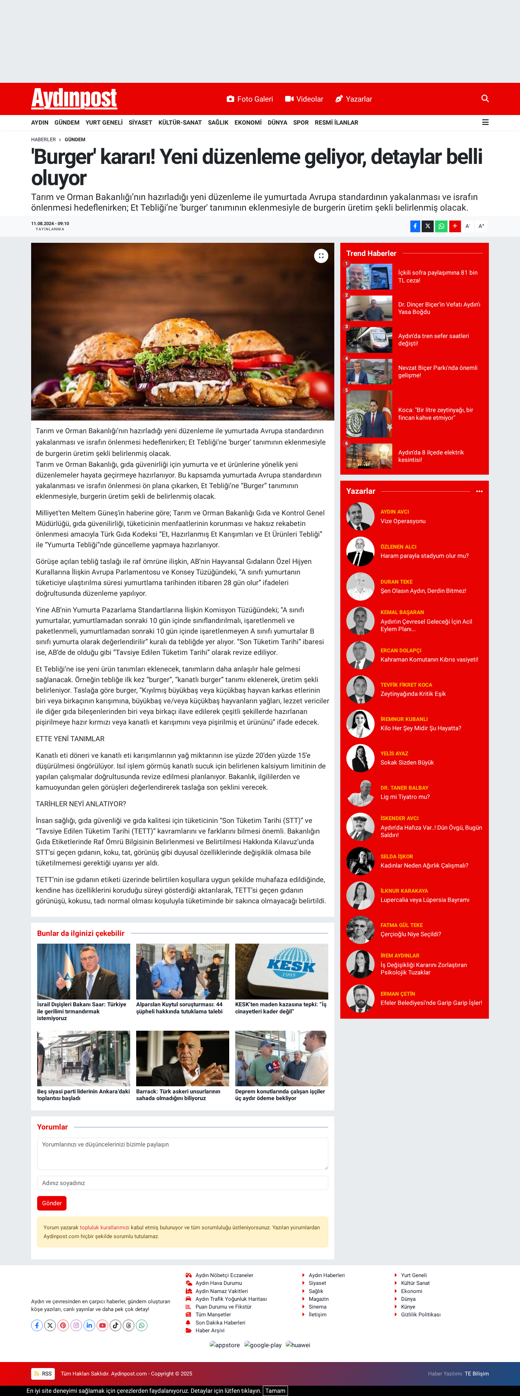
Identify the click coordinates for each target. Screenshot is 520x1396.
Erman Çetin (398, 994)
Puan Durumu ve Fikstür (224, 1307)
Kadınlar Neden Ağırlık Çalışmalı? (424, 865)
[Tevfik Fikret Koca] (360, 688)
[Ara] (485, 98)
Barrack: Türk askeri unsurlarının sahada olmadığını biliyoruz (178, 1095)
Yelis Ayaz (394, 753)
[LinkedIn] (89, 1325)
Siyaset (317, 1283)
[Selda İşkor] (360, 860)
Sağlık (316, 1291)
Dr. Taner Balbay (404, 788)
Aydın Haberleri (327, 1275)
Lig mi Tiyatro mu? (405, 796)
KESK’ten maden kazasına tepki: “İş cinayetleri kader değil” (281, 1007)
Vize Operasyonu (403, 521)
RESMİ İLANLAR (336, 122)
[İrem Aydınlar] (360, 963)
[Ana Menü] (485, 122)
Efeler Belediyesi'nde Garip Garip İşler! (431, 1002)
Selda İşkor (397, 856)
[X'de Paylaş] (428, 226)
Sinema (318, 1307)
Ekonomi (411, 1291)
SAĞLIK (218, 122)
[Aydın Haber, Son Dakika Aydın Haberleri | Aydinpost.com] (74, 99)
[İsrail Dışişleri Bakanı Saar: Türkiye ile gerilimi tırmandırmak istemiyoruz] (83, 971)
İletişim (318, 1314)
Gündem (75, 139)
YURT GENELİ (104, 122)
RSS (46, 1374)
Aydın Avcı (395, 512)
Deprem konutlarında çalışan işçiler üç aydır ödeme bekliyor (280, 1095)
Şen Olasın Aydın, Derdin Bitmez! (423, 590)
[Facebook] (37, 1325)
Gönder (52, 1203)
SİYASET (140, 122)
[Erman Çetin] (360, 997)
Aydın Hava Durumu (219, 1283)
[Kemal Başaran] (360, 620)
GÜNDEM (67, 122)
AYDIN (39, 122)
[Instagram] (76, 1325)
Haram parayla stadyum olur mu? (425, 555)
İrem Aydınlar (400, 955)
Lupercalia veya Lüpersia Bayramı (425, 899)
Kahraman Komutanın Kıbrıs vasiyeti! (429, 659)
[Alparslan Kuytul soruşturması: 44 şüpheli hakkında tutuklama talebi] (182, 971)
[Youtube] (102, 1325)
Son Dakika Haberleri (220, 1323)
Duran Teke (396, 582)
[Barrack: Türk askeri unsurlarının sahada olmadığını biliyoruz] (182, 1058)
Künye (408, 1307)
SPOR (301, 122)
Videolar (309, 99)
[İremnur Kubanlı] (360, 723)
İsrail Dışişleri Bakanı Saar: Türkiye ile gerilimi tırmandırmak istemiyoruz (81, 1011)
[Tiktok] (115, 1325)
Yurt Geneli (414, 1275)
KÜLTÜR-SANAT (180, 122)
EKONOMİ (248, 122)
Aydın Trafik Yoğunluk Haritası (231, 1299)
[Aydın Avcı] (360, 515)
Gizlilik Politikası (421, 1314)
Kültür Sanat (415, 1283)
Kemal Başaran (402, 612)
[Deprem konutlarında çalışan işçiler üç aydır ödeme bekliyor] (281, 1058)
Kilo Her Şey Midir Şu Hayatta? (421, 728)
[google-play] (263, 1344)
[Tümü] (479, 491)
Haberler (43, 139)
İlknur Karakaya (404, 891)
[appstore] (225, 1344)
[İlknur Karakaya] (360, 894)
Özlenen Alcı (398, 547)
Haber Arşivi (210, 1330)
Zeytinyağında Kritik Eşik (413, 693)
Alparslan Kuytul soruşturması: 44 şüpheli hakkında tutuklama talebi (179, 1007)
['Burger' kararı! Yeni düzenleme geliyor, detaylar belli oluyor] (182, 331)
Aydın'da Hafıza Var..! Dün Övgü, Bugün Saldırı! (431, 831)
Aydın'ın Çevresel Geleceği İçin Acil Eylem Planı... (426, 625)
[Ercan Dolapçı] (360, 654)
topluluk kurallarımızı (105, 1227)
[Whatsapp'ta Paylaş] (441, 226)
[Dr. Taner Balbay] (360, 791)
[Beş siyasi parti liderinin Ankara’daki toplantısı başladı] (83, 1058)
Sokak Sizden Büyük (407, 762)
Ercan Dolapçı (401, 650)
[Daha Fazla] (455, 226)
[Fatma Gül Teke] (360, 929)
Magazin (319, 1299)
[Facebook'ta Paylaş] (415, 226)
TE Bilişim (477, 1374)
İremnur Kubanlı (404, 719)
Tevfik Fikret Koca (406, 685)
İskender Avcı (399, 818)
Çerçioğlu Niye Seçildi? (411, 934)
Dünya (408, 1299)
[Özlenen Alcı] (360, 550)
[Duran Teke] (360, 585)
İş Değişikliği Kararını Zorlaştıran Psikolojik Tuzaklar (424, 968)
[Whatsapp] (142, 1325)
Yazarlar (359, 99)
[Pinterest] (63, 1325)
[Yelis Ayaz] (360, 757)
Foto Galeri (255, 99)
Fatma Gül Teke (402, 925)
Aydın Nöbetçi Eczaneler (224, 1275)
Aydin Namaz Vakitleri (222, 1291)
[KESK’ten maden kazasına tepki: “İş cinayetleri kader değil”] (281, 971)
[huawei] (298, 1344)
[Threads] (128, 1325)
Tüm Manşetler (213, 1314)
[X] (50, 1325)
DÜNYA (277, 122)
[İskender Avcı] (360, 826)
